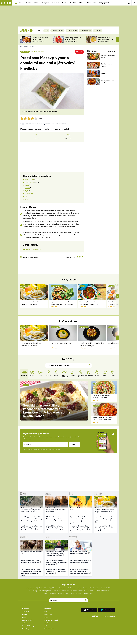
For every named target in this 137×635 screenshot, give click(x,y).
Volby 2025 (56, 591)
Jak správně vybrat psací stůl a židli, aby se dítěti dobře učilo (79, 552)
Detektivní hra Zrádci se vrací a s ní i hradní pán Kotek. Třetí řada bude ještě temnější (56, 510)
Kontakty (46, 617)
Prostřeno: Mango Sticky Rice (61, 343)
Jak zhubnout (30, 588)
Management (47, 608)
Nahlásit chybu (26, 628)
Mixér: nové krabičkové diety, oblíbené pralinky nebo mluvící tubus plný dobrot (104, 528)
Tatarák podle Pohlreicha (78, 591)
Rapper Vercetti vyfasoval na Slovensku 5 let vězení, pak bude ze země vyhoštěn (56, 562)
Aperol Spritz (105, 73)
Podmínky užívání (27, 620)
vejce (26, 191)
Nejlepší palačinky (76, 593)
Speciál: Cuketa (78, 3)
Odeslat (74, 444)
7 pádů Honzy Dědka (45, 591)
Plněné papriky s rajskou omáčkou (108, 82)
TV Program (45, 3)
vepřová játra (29, 182)
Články (36, 3)
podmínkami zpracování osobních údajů (50, 449)
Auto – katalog (32, 591)
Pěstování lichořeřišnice (102, 591)
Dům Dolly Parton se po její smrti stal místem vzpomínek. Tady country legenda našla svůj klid (79, 571)
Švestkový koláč (88, 593)
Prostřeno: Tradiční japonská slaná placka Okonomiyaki (91, 344)
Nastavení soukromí (49, 628)
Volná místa (25, 611)
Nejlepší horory (53, 588)
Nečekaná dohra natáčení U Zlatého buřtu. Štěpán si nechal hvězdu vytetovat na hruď (55, 528)
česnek (27, 188)
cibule (27, 185)
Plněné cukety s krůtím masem (108, 57)
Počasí (85, 588)
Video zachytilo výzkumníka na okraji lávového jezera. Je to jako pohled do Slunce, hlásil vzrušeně (80, 528)
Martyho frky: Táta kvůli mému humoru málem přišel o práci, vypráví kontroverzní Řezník (55, 553)
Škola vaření (55, 3)
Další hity (111, 51)
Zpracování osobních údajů (51, 620)
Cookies (24, 623)
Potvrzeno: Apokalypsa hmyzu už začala (80, 509)
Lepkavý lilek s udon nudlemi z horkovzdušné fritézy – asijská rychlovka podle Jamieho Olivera (62, 303)
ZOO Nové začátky (106, 588)
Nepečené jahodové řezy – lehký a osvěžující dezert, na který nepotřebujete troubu (73, 40)
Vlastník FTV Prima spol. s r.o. (30, 626)
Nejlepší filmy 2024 (41, 588)
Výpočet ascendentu (50, 593)
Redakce (46, 626)
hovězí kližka (29, 179)
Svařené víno (65, 591)
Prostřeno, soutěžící (37, 52)
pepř (26, 199)
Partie (79, 588)
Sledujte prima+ (104, 3)
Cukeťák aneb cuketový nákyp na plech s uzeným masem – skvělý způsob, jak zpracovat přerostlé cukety (40, 42)
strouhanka (29, 193)
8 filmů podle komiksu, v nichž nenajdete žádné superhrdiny (30, 561)
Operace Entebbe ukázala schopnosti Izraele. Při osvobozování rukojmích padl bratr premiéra (80, 520)
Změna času (71, 588)
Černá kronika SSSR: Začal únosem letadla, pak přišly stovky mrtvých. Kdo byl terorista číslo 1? (31, 528)
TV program (62, 588)
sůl (26, 196)
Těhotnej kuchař (91, 3)
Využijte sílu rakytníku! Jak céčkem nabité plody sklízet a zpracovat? (80, 561)
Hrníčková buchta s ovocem (107, 65)
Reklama (24, 614)
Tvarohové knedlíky (63, 593)
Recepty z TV (66, 3)
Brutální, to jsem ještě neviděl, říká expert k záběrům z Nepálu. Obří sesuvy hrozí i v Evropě (31, 510)
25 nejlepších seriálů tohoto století (31, 551)
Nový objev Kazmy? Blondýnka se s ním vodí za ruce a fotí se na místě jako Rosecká (56, 571)
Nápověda (46, 623)
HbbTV (24, 617)
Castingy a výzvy (48, 614)
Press (45, 611)
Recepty (28, 3)
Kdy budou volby (94, 588)
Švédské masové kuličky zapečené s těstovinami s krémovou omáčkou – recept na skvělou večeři (46, 410)
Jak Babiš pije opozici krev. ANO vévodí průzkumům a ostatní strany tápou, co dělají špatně (31, 519)
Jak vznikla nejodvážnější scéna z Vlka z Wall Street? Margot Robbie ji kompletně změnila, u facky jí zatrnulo (31, 572)
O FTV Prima (25, 608)
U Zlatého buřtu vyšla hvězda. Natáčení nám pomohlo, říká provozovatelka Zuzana (54, 519)
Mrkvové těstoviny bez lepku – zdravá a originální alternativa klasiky (103, 420)
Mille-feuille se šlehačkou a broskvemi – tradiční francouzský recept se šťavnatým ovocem (31, 303)
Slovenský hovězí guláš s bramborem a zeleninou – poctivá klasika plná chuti (88, 303)
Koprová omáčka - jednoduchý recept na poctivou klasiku (105, 39)
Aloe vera (90, 591)
